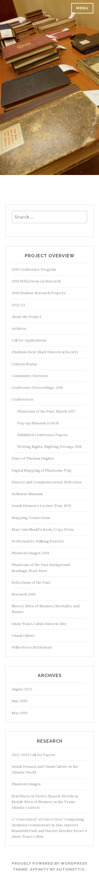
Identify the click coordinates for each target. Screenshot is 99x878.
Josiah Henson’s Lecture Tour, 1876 (41, 505)
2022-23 (18, 305)
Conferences (22, 399)
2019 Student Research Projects (38, 293)
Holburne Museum (27, 494)
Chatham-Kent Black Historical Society (45, 352)
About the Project (27, 316)
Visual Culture (23, 635)
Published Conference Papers (42, 435)
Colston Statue (24, 364)
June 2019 (20, 701)
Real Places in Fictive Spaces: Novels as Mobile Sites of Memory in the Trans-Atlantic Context (45, 802)
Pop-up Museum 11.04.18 (38, 423)
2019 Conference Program (34, 269)
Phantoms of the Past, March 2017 (46, 411)
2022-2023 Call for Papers (33, 754)
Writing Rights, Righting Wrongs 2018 (49, 446)
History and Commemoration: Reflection (46, 482)
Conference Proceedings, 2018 (37, 387)
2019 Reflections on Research (36, 281)
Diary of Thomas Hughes (33, 458)
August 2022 (22, 689)
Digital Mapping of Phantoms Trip (42, 470)
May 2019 (20, 713)
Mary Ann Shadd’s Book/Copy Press (43, 529)
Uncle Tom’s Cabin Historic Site (39, 624)
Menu (82, 8)
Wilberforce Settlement (32, 647)
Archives (19, 328)
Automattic (70, 869)
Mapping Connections (31, 517)
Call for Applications (29, 340)
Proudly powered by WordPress (49, 863)
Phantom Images (26, 784)
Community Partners (30, 376)
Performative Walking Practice (38, 541)
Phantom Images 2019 (30, 553)
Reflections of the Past (31, 582)
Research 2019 (23, 594)
